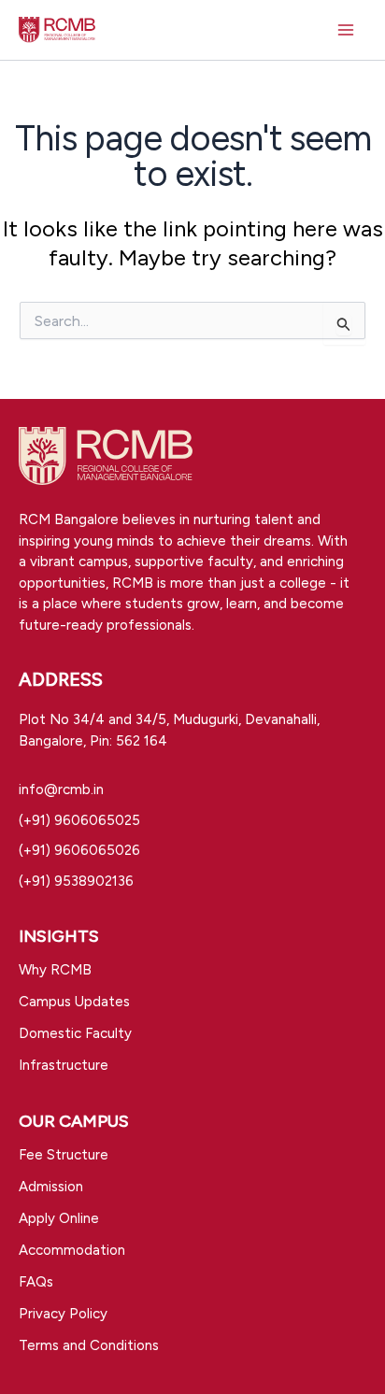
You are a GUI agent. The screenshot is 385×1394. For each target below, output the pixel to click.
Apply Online (59, 1218)
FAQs (36, 1281)
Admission (51, 1186)
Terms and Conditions (89, 1345)
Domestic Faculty (75, 1033)
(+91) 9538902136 (76, 881)
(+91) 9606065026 (79, 850)
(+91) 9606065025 (79, 820)
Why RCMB (55, 969)
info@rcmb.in (61, 789)
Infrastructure (63, 1065)
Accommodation (72, 1250)
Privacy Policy (63, 1313)
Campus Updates (74, 1001)
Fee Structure (63, 1154)
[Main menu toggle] (345, 29)
